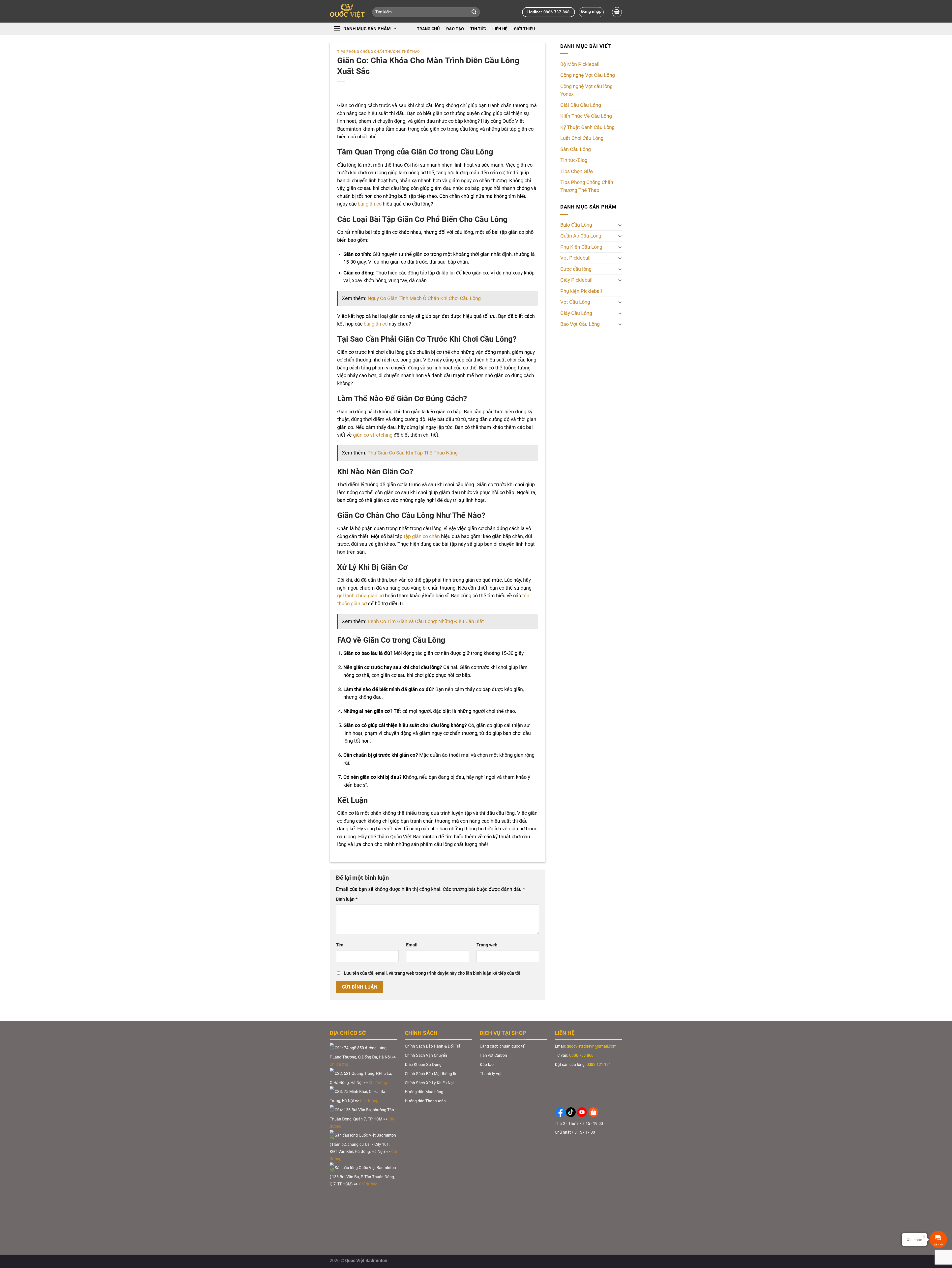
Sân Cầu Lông (575, 149)
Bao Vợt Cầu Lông (580, 324)
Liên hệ (499, 29)
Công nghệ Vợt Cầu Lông (587, 75)
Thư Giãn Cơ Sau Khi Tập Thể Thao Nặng (413, 453)
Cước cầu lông (576, 269)
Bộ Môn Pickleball (579, 64)
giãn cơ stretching (372, 435)
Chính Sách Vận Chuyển (426, 1055)
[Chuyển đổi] (620, 225)
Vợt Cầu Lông (575, 302)
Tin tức (478, 29)
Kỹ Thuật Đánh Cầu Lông (587, 127)
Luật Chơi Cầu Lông (581, 138)
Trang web (486, 944)
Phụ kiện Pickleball (581, 291)
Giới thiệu (524, 29)
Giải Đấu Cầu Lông (580, 105)
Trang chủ (428, 29)
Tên (339, 944)
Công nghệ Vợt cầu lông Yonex (586, 90)
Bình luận (346, 899)
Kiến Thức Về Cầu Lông (586, 116)
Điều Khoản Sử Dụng (423, 1064)
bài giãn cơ (370, 204)
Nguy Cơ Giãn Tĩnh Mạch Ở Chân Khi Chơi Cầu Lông (424, 298)
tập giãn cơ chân (422, 536)
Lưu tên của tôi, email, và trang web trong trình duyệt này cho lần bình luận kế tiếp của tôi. (433, 973)
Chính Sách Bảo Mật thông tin (431, 1073)
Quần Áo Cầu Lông (580, 236)
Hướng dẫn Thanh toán (426, 1101)
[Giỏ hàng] (617, 12)
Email (411, 944)
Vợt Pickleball (575, 258)
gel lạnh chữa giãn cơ (360, 596)
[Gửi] (474, 12)
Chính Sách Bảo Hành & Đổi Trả (432, 1046)
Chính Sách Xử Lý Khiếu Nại (429, 1083)
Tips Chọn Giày (576, 171)
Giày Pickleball (576, 280)
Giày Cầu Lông (576, 313)
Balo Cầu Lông (576, 225)
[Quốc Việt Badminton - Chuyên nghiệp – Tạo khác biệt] (347, 11)
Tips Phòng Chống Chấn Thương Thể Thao (378, 52)
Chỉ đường (339, 1064)
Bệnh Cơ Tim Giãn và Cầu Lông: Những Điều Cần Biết (426, 621)
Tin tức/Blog (573, 160)
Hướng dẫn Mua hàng (424, 1091)
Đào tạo (455, 29)
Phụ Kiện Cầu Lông (581, 247)
